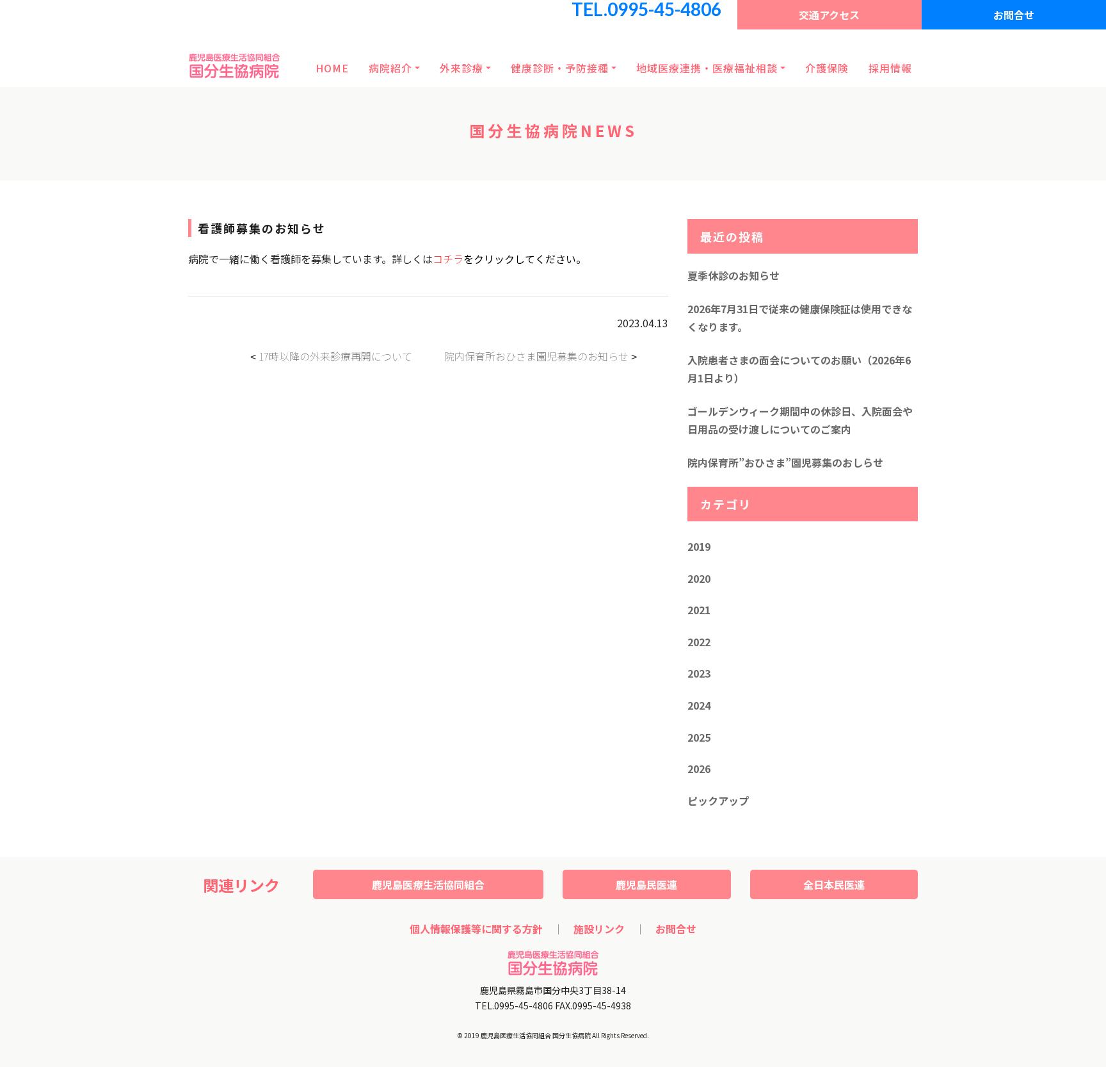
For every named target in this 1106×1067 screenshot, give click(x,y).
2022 (698, 641)
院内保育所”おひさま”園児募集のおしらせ (785, 462)
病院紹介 (390, 68)
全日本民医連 (834, 884)
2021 (698, 609)
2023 (698, 673)
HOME (332, 68)
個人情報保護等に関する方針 (476, 928)
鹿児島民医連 (646, 884)
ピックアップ (718, 800)
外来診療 (461, 68)
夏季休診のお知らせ (733, 275)
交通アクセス (829, 14)
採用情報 (890, 68)
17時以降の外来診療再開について (335, 356)
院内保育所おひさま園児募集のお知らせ (536, 356)
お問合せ (1013, 14)
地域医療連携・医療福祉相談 (707, 68)
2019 (698, 546)
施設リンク (599, 928)
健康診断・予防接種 (560, 68)
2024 (698, 705)
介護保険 (827, 68)
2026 (698, 768)
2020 (698, 578)
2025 (698, 737)
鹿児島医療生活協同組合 (428, 884)
